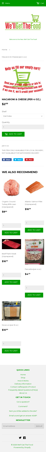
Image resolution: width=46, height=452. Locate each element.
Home (4, 50)
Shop (23, 378)
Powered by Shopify (22, 447)
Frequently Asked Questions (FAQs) (23, 390)
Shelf (4, 111)
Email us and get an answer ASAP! (23, 416)
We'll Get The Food (25, 445)
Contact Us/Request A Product (23, 387)
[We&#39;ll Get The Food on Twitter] (20, 438)
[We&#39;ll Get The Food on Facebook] (24, 438)
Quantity (6, 122)
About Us (23, 393)
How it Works (23, 381)
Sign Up (39, 426)
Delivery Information (23, 384)
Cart (42, 3)
